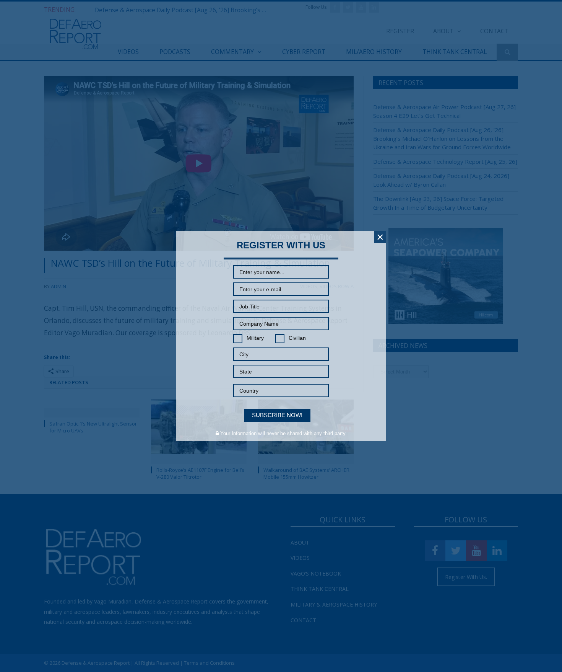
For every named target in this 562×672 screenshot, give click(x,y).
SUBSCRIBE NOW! (277, 415)
